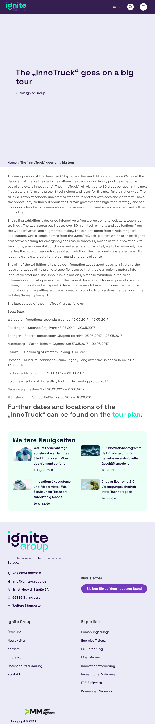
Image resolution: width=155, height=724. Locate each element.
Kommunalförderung (97, 691)
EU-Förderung (92, 649)
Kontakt (14, 674)
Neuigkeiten (17, 640)
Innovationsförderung (98, 666)
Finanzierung (91, 657)
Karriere (14, 649)
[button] (130, 7)
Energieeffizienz (93, 640)
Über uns (14, 632)
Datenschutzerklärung (25, 666)
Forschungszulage (95, 632)
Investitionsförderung (98, 674)
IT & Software (91, 683)
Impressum (16, 657)
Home (12, 162)
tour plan (126, 414)
